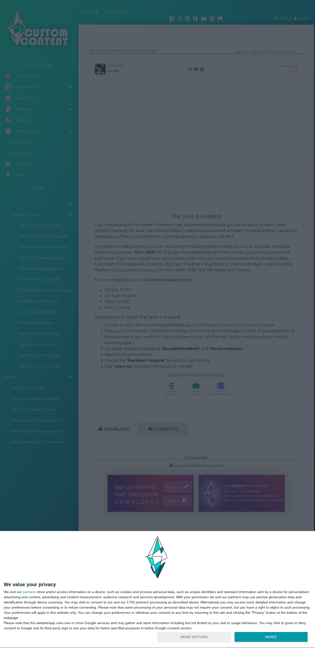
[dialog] (157, 589)
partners (29, 592)
